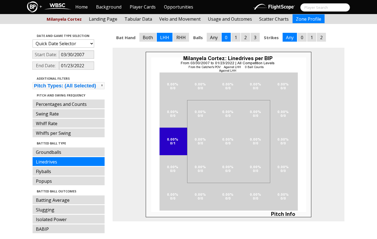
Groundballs (48, 152)
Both (148, 37)
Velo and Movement (180, 19)
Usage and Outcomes (230, 19)
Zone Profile (308, 19)
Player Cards (143, 7)
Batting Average (53, 200)
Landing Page (103, 19)
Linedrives (46, 162)
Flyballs (43, 171)
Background (108, 7)
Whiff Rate (46, 123)
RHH (181, 37)
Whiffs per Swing (53, 133)
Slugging (45, 210)
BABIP (42, 229)
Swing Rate (47, 114)
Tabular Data (138, 19)
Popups (44, 181)
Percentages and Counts (61, 104)
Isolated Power (51, 219)
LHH (164, 37)
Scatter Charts (274, 19)
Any (214, 37)
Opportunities (178, 7)
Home (81, 7)
